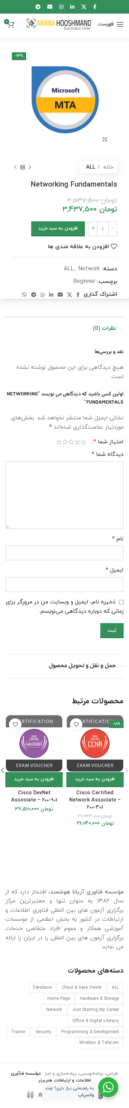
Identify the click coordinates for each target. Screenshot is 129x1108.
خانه (107, 167)
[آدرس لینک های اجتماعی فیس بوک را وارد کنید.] (78, 294)
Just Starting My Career (95, 1010)
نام (118, 539)
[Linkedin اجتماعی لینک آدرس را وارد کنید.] (51, 294)
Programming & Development (90, 1032)
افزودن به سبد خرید (58, 228)
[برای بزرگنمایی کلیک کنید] (104, 140)
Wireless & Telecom (99, 1043)
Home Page (58, 999)
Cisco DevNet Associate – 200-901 (34, 796)
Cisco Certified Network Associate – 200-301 (95, 800)
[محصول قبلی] (29, 167)
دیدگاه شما (108, 454)
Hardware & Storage (99, 999)
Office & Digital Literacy (95, 1021)
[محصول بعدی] (15, 167)
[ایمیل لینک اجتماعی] (60, 294)
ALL (90, 167)
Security (43, 1032)
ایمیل (115, 570)
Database (42, 988)
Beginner (84, 281)
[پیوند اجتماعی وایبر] (24, 294)
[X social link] (69, 294)
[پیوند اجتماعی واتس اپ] (42, 294)
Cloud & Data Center (82, 988)
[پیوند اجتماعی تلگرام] (33, 294)
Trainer (18, 1032)
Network (89, 269)
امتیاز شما (109, 442)
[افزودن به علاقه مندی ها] (76, 724)
